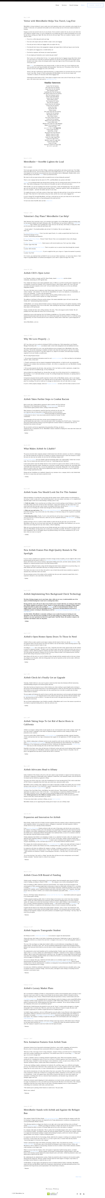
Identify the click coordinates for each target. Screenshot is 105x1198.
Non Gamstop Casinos (52, 90)
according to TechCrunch (30, 695)
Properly (39, 345)
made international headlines (51, 1118)
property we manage (57, 358)
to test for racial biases (52, 406)
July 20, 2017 (27, 445)
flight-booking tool (28, 1018)
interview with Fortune (32, 828)
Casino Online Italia (52, 122)
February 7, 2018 (28, 212)
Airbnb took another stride (41, 935)
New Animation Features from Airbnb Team (45, 1042)
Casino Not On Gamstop (52, 119)
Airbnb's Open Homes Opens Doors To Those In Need (50, 636)
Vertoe (31, 65)
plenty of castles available (47, 1022)
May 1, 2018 (27, 17)
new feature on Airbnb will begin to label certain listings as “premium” (63, 560)
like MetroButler (70, 517)
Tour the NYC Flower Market (32, 239)
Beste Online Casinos (52, 99)
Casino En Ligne (52, 126)
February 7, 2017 (28, 1038)
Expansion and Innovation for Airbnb (42, 817)
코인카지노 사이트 (52, 131)
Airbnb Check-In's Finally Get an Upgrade (44, 677)
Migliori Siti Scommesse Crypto (52, 125)
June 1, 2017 (27, 717)
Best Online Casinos (52, 116)
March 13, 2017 (28, 871)
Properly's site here (51, 383)
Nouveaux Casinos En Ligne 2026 (52, 144)
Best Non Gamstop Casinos (52, 95)
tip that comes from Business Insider (52, 510)
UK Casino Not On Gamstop (52, 87)
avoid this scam (72, 506)
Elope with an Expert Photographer (33, 251)
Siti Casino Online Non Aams (52, 117)
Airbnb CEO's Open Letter (37, 273)
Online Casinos (52, 110)
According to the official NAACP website (34, 413)
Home (57, 5)
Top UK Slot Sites (52, 108)
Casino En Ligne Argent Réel (52, 137)
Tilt (54, 903)
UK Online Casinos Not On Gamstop (53, 93)
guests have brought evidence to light (36, 742)
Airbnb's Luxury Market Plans (38, 988)
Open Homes (74, 642)
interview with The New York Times (55, 894)
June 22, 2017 (27, 590)
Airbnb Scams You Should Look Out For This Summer (50, 492)
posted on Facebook (32, 1125)
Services (64, 5)
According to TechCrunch (30, 999)
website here (49, 200)
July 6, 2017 (27, 488)
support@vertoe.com (51, 79)
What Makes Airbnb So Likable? (40, 448)
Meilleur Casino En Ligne (52, 134)
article (49, 882)
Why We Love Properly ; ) (36, 339)
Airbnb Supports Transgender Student (42, 930)
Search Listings (73, 5)
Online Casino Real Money (52, 96)
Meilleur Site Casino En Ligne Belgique (52, 123)
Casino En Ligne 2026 (52, 141)
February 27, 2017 (28, 927)
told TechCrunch (35, 1151)
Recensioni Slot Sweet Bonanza (52, 132)
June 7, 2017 (27, 674)
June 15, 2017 (27, 633)
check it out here (56, 799)
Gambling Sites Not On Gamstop (52, 92)
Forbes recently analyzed (30, 459)
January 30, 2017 (28, 1106)
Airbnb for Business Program (42, 840)
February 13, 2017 (28, 984)
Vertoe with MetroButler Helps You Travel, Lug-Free (49, 21)
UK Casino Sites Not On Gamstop (52, 111)
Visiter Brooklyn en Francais (32, 233)
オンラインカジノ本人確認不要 (52, 128)
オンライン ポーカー (52, 146)
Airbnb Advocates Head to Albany (40, 769)
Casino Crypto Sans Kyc (52, 129)
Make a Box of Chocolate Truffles (33, 243)
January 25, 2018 (28, 335)
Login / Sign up (95, 5)
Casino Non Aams (52, 107)
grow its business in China (53, 844)
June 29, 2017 (27, 546)
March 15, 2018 (28, 158)
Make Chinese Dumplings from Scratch (34, 247)
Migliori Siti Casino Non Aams (52, 120)
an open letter (60, 278)
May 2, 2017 (27, 766)
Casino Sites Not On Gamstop (52, 89)
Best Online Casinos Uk (52, 114)
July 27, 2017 (27, 395)
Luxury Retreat (74, 903)
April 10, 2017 (27, 813)
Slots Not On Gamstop (52, 102)
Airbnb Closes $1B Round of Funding (42, 875)
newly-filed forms (34, 887)
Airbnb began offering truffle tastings (45, 1015)
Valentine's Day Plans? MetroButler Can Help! (46, 216)
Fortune (50, 606)
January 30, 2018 (28, 269)
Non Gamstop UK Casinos (52, 101)
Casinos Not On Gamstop (52, 86)
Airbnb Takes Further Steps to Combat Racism (46, 399)
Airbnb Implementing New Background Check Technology (52, 594)
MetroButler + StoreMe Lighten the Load (44, 161)
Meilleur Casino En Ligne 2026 (52, 140)
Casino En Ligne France (52, 138)
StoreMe (26, 182)
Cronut (41, 174)
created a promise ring (50, 735)
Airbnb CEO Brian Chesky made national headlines (58, 961)
